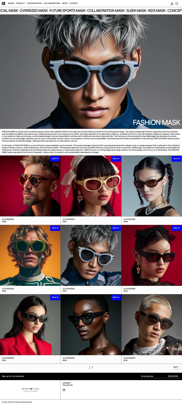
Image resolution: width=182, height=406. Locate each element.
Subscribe (173, 376)
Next (175, 367)
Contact (67, 383)
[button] (176, 3)
